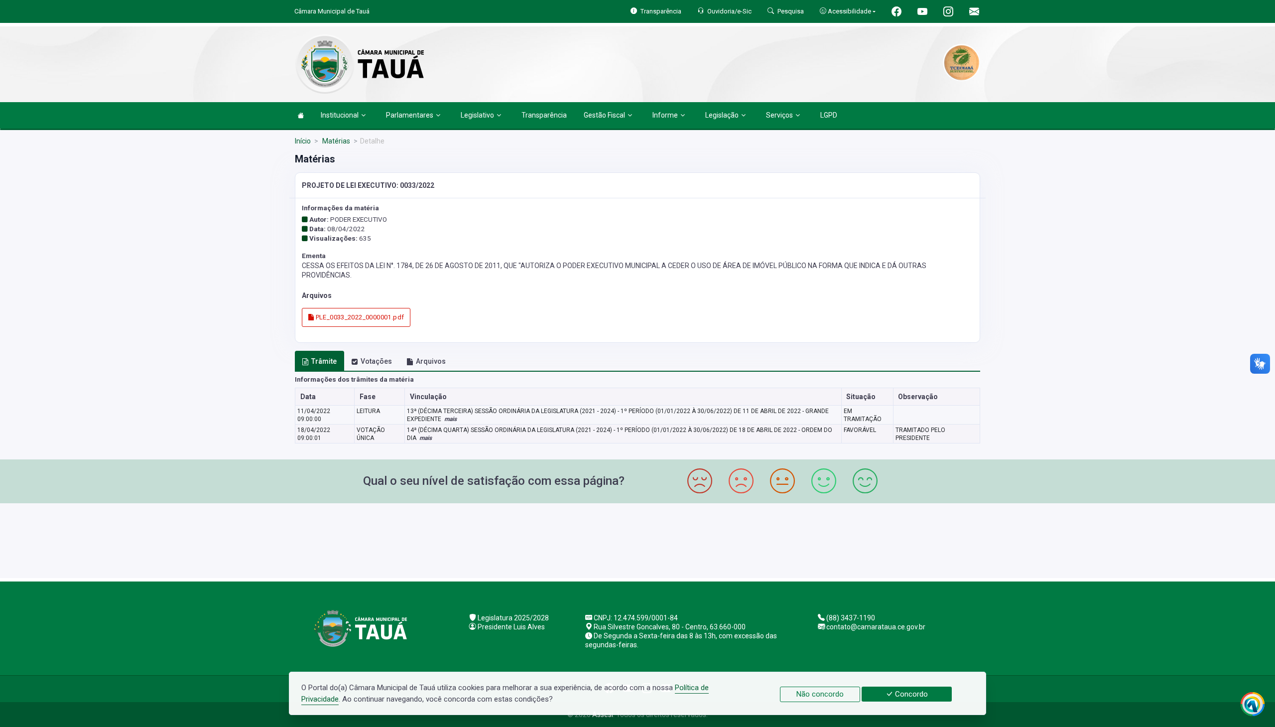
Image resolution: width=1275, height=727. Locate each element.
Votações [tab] (376, 361)
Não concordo (820, 694)
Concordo (910, 694)
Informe (665, 115)
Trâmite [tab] (324, 361)
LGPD (828, 115)
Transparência (544, 115)
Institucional (340, 115)
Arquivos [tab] (431, 361)
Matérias (335, 141)
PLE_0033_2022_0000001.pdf (359, 317)
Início (303, 141)
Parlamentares (409, 115)
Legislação (722, 115)
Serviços (779, 115)
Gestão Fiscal (604, 115)
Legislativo (477, 115)
